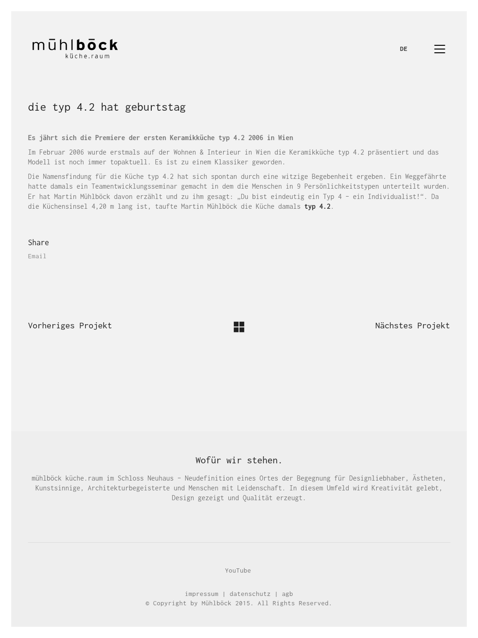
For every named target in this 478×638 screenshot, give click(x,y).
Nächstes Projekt (412, 325)
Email (37, 256)
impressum (201, 593)
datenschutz (250, 593)
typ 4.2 (317, 206)
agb (287, 593)
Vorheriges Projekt (70, 325)
